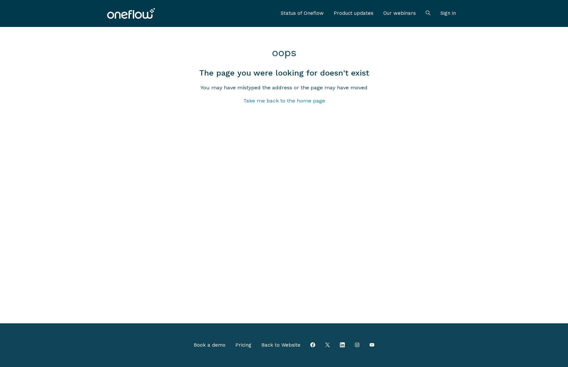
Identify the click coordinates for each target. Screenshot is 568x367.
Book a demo (209, 345)
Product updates (353, 13)
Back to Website (280, 345)
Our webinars (399, 13)
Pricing (243, 345)
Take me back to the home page (284, 101)
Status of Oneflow (302, 13)
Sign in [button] (448, 13)
